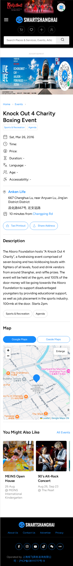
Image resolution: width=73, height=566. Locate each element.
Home (6, 104)
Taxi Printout (18, 225)
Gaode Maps (53, 339)
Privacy (59, 532)
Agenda (32, 127)
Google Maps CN (60, 417)
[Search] (62, 40)
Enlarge (60, 351)
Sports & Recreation (14, 127)
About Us (13, 532)
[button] (36, 378)
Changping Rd (43, 214)
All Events (63, 432)
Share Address (46, 225)
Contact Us (29, 532)
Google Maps (19, 339)
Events (19, 104)
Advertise (45, 532)
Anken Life (16, 192)
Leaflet (46, 417)
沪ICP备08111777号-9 (32, 560)
